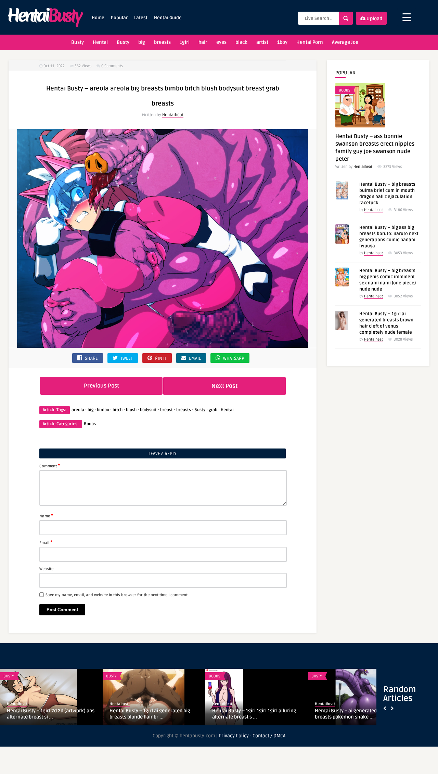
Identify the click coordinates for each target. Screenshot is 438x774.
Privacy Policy (234, 736)
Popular (119, 18)
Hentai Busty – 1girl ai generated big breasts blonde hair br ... (150, 714)
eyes (221, 42)
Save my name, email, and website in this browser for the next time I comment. (117, 595)
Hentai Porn (309, 42)
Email (45, 542)
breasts (162, 42)
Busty (77, 42)
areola (78, 410)
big (141, 42)
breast (166, 410)
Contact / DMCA (269, 736)
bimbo (103, 410)
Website (46, 569)
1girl (185, 42)
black (241, 42)
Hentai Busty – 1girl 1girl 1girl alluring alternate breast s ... (254, 714)
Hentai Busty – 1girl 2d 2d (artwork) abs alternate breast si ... (50, 714)
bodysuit (148, 410)
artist (262, 42)
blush (131, 410)
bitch (118, 410)
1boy (282, 42)
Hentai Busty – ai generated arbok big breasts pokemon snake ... (357, 714)
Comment (49, 466)
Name (46, 516)
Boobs (90, 424)
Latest (140, 18)
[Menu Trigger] (406, 17)
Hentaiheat (172, 115)
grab (213, 410)
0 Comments (112, 66)
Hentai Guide (168, 18)
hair (202, 42)
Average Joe (345, 42)
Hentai (100, 42)
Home (98, 18)
